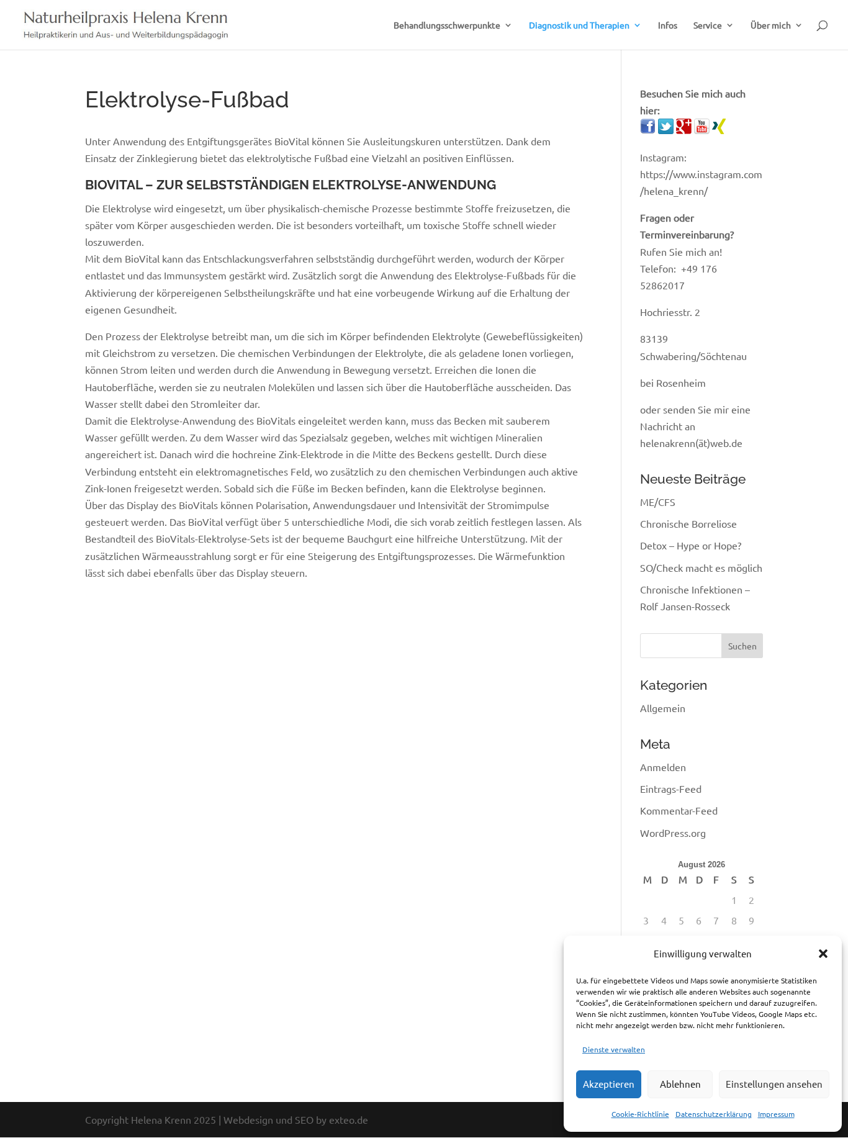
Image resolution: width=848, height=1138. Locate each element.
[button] (823, 953)
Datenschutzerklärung (713, 1114)
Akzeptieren (608, 1084)
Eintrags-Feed (670, 788)
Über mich (771, 25)
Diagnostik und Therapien (579, 25)
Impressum (776, 1114)
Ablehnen (680, 1084)
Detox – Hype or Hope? (690, 545)
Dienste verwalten (613, 1049)
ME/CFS (657, 501)
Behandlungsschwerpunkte (447, 25)
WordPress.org (673, 832)
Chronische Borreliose (688, 523)
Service (707, 25)
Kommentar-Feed (679, 810)
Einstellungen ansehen (774, 1084)
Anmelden (663, 767)
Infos (667, 25)
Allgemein (662, 708)
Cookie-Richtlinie (640, 1114)
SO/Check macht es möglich (701, 567)
